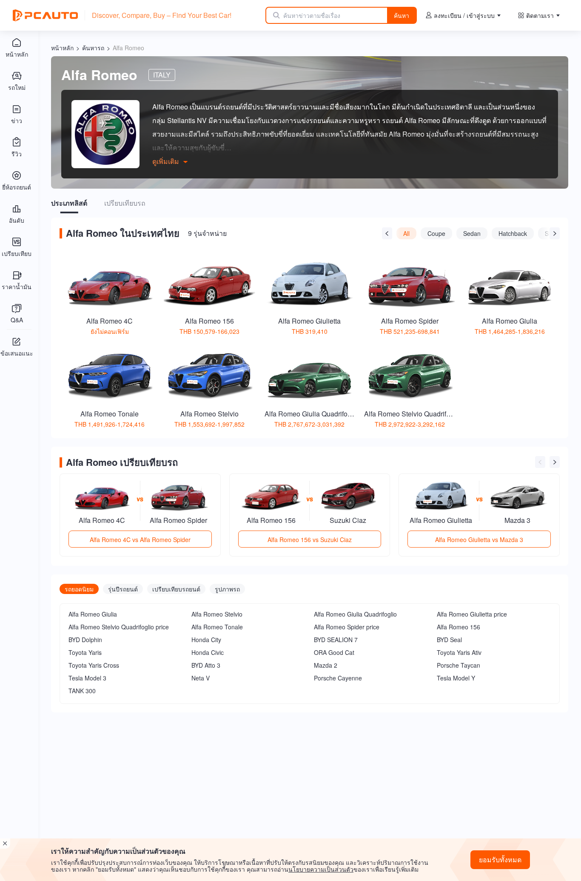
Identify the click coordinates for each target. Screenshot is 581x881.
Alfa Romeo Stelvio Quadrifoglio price (118, 627)
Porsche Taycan (458, 665)
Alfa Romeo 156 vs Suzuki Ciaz (310, 539)
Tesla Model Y (456, 678)
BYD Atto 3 (205, 665)
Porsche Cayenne (338, 678)
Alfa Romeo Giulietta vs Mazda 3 (479, 539)
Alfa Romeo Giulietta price (472, 614)
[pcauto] (45, 15)
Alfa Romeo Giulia (92, 614)
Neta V (200, 678)
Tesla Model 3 (87, 678)
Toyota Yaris (85, 652)
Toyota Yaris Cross (93, 665)
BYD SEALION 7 (336, 639)
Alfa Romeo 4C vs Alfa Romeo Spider (140, 539)
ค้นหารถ (93, 47)
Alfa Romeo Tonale (217, 627)
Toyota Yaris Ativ (459, 652)
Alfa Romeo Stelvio (216, 614)
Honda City (206, 639)
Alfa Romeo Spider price (346, 627)
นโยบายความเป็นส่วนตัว (320, 869)
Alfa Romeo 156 (458, 627)
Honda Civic (207, 652)
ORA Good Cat (334, 652)
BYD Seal (449, 639)
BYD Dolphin (85, 639)
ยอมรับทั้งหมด (500, 859)
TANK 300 (82, 690)
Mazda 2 (325, 665)
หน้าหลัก (62, 47)
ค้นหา (401, 15)
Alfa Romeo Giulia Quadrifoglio (355, 614)
